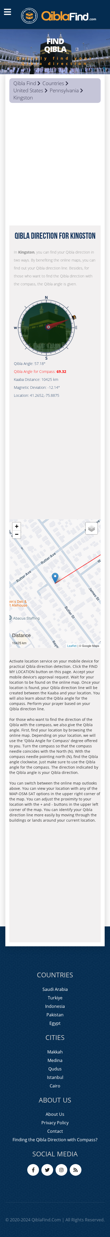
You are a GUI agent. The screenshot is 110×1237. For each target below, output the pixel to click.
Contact (55, 1131)
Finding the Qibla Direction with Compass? (55, 1140)
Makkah (55, 1052)
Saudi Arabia (55, 989)
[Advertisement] (55, 165)
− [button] (16, 534)
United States (28, 90)
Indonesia (55, 1006)
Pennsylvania (64, 90)
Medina (55, 1060)
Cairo (55, 1086)
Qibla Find (24, 83)
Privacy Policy (55, 1123)
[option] (55, 51)
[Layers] (91, 528)
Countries (53, 83)
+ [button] (16, 526)
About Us (55, 1114)
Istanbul (55, 1077)
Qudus (55, 1069)
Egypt (55, 1023)
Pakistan (55, 1015)
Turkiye (55, 998)
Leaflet (72, 646)
